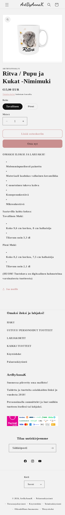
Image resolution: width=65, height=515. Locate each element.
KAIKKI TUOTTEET (19, 346)
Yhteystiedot (48, 509)
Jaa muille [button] (12, 289)
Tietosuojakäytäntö (16, 504)
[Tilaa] (52, 448)
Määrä (6, 114)
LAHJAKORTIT (16, 338)
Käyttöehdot (14, 354)
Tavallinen (12, 106)
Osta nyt (32, 143)
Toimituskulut (9, 94)
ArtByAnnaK (26, 498)
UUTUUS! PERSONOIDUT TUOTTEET (30, 330)
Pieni (33, 107)
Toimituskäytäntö (53, 504)
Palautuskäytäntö (17, 362)
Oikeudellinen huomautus (26, 509)
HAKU (11, 322)
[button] (7, 5)
